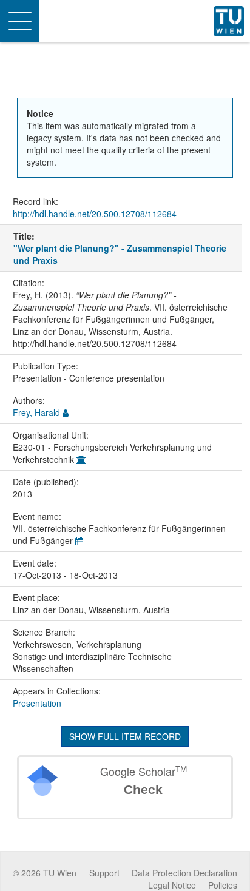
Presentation (37, 703)
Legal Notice (172, 885)
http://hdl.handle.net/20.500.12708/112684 (95, 213)
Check (143, 789)
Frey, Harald (36, 412)
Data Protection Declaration (184, 873)
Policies (222, 885)
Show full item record (125, 736)
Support (104, 873)
